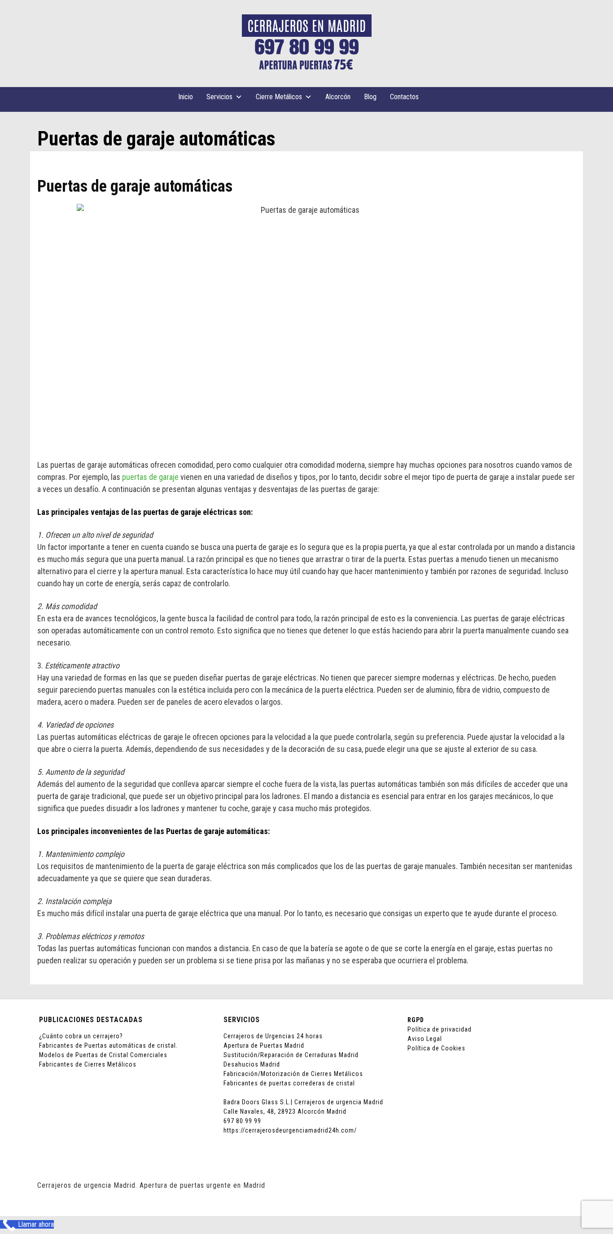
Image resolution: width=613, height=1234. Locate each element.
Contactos (404, 96)
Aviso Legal (424, 1038)
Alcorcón (337, 96)
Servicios (219, 96)
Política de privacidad (439, 1029)
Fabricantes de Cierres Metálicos (87, 1064)
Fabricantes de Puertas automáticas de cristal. (108, 1045)
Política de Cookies (436, 1048)
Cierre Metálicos (279, 96)
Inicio (185, 96)
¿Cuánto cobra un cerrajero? (81, 1036)
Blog (370, 96)
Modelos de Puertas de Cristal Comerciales (103, 1054)
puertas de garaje (150, 477)
